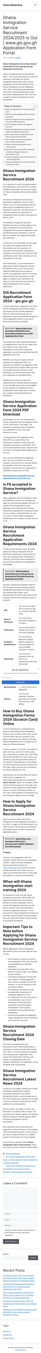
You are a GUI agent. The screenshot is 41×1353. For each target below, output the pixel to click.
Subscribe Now (20, 682)
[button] (20, 670)
